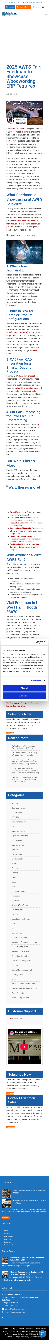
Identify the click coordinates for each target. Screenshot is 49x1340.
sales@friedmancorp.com (15, 1309)
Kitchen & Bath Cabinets (20, 905)
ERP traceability (17, 859)
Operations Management (21, 937)
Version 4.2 (25, 278)
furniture (10, 224)
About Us (7, 1233)
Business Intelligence (19, 808)
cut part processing (23, 427)
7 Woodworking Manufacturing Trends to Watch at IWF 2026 (23, 747)
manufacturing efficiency (21, 919)
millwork (34, 220)
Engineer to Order (18, 845)
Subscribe (10, 733)
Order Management (18, 512)
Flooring (15, 873)
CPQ (13, 826)
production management (21, 951)
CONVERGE (16, 817)
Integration (16, 896)
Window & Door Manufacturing (23, 984)
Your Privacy (24, 1337)
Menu (46, 14)
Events (14, 863)
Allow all (24, 688)
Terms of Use (12, 1337)
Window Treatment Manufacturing (24, 988)
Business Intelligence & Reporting (24, 544)
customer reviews (18, 831)
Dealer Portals (16, 536)
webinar (15, 979)
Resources (7, 1242)
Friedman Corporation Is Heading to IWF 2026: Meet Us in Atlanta (25, 754)
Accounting (16, 803)
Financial (15, 868)
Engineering (16, 850)
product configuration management (25, 942)
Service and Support (10, 1245)
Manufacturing (17, 914)
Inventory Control (17, 517)
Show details (36, 680)
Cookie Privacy (36, 1337)
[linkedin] (2, 1317)
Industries (7, 1239)
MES (13, 924)
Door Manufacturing (19, 840)
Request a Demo (23, 7)
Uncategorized (17, 975)
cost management (19, 822)
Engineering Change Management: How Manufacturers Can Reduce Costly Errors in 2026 (24, 779)
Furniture (15, 877)
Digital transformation (20, 836)
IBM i (13, 887)
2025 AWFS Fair (17, 129)
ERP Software (17, 854)
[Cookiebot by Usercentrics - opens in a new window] (35, 642)
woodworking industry (20, 998)
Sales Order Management (21, 961)
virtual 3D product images (26, 388)
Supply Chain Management (22, 970)
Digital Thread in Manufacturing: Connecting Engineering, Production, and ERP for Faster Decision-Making (25, 771)
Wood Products (18, 993)
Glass (14, 882)
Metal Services (17, 933)
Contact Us (10, 7)
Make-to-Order (17, 910)
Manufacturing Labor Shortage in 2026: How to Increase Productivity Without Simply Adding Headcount (25, 762)
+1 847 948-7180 (11, 1306)
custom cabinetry (22, 220)
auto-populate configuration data (21, 391)
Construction (17, 813)
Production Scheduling (19, 523)
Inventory (15, 900)
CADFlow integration (28, 376)
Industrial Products (19, 891)
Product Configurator (20, 947)
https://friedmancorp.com (15, 1312)
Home (6, 1231)
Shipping (15, 965)
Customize (23, 696)
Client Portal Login (16, 1018)
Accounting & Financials (20, 528)
